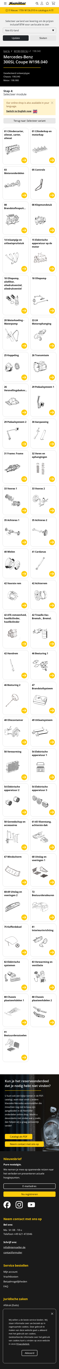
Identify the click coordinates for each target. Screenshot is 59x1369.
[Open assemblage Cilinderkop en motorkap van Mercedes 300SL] (52, 159)
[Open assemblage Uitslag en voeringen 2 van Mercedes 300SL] (24, 916)
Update (16, 38)
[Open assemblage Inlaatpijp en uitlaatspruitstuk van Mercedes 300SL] (24, 268)
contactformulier (12, 1252)
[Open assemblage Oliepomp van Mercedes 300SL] (52, 310)
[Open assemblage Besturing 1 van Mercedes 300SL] (52, 675)
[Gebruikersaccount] (41, 3)
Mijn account (10, 1271)
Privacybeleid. (23, 1344)
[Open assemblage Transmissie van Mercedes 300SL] (52, 377)
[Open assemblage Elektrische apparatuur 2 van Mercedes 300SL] (24, 811)
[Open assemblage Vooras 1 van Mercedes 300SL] (24, 510)
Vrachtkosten (10, 1276)
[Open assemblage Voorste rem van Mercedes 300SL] (24, 605)
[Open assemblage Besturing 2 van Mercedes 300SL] (24, 710)
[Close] (52, 103)
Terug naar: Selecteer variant (30, 120)
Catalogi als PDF (18, 1136)
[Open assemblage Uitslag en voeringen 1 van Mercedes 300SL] (52, 881)
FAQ (5, 1286)
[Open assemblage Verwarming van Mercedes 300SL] (24, 776)
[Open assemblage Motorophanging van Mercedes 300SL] (52, 345)
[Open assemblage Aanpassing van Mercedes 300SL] (52, 443)
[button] (5, 3)
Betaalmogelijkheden (15, 1281)
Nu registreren (29, 1194)
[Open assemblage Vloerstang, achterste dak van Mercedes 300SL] (52, 846)
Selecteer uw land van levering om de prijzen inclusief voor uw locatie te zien (29, 23)
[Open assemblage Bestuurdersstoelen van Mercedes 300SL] (24, 1056)
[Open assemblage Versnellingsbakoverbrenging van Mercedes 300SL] (24, 412)
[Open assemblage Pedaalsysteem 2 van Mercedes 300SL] (24, 443)
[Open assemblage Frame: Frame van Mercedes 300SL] (24, 478)
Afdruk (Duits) (11, 1305)
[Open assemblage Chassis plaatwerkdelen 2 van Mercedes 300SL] (52, 1022)
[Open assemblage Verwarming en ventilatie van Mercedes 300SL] (52, 987)
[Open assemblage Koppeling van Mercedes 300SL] (24, 377)
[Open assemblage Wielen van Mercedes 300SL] (24, 573)
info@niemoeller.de (14, 1247)
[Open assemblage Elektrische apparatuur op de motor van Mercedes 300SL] (52, 268)
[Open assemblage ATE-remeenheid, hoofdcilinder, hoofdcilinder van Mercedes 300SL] (24, 643)
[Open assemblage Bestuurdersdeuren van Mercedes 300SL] (52, 916)
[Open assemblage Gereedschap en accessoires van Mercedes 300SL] (24, 846)
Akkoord (29, 1353)
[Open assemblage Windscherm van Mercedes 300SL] (24, 881)
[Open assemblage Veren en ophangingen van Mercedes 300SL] (52, 478)
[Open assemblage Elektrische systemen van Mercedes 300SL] (24, 987)
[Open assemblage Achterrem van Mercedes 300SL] (52, 605)
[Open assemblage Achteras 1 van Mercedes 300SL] (24, 542)
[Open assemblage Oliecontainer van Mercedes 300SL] (24, 741)
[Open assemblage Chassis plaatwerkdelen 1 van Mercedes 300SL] (24, 1022)
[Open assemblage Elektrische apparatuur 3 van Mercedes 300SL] (52, 811)
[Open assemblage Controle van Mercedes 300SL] (52, 194)
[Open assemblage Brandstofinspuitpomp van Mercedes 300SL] (24, 229)
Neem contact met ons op (24, 1144)
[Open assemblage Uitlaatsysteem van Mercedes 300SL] (52, 741)
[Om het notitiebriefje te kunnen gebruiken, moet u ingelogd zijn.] (47, 3)
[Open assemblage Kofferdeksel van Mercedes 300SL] (24, 952)
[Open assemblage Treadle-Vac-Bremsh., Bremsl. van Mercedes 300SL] (52, 643)
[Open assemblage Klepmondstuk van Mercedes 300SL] (52, 229)
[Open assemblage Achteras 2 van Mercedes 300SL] (52, 542)
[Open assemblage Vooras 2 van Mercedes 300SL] (52, 510)
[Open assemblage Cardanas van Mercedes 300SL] (52, 573)
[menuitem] (6, 51)
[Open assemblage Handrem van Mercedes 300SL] (24, 675)
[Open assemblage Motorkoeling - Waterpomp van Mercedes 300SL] (24, 345)
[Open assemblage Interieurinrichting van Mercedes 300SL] (52, 952)
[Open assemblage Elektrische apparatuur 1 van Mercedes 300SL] (52, 776)
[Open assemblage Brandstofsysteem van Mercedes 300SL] (52, 710)
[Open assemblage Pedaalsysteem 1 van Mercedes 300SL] (52, 412)
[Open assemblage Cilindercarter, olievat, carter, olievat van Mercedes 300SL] (24, 159)
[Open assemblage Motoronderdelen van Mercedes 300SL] (24, 194)
